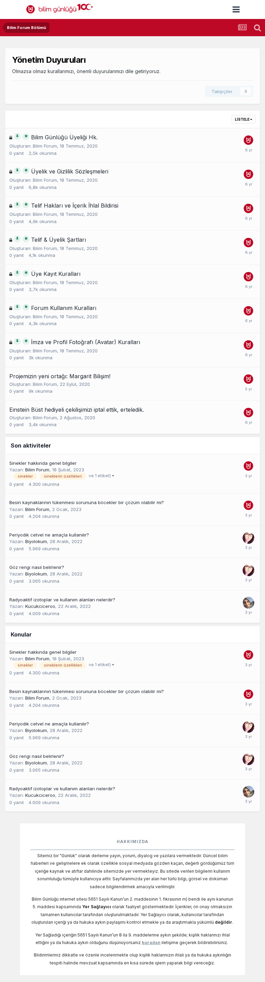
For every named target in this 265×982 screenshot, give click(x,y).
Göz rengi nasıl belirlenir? (36, 567)
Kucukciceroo (40, 606)
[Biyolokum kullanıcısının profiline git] (248, 538)
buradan (151, 942)
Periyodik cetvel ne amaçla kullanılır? (49, 535)
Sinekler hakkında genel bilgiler (43, 463)
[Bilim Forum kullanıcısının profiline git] (248, 140)
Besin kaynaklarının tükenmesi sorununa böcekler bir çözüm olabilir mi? (86, 502)
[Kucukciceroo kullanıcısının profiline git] (248, 603)
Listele (242, 119)
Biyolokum (36, 541)
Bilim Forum (45, 146)
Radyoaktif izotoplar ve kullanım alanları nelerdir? (62, 599)
